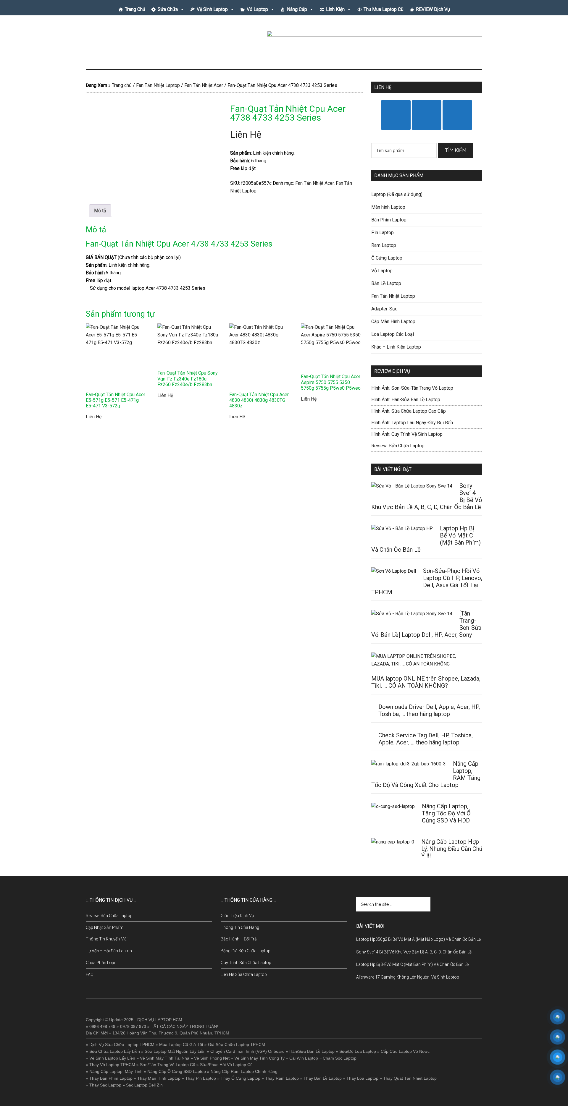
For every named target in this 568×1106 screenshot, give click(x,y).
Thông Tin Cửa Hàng (240, 927)
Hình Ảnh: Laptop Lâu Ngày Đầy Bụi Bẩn (412, 422)
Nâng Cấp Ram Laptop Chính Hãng (244, 1071)
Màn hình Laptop (388, 207)
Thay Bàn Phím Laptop (111, 1078)
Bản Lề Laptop (386, 283)
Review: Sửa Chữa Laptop (398, 445)
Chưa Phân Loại (100, 962)
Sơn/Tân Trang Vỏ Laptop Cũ (167, 1064)
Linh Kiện (335, 9)
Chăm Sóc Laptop (339, 1058)
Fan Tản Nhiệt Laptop (158, 85)
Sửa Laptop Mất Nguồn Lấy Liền (175, 1051)
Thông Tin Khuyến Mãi (107, 939)
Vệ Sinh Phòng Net (212, 1058)
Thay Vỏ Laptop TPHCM (112, 1064)
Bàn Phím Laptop (388, 220)
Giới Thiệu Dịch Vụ (237, 915)
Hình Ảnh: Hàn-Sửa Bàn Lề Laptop (405, 399)
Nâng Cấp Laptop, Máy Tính (116, 1071)
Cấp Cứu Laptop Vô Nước (405, 1051)
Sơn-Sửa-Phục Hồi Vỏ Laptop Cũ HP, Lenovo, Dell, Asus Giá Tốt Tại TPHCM (426, 581)
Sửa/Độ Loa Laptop (357, 1051)
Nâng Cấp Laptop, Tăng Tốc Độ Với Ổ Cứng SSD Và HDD (446, 813)
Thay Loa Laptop (362, 1078)
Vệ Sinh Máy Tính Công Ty (259, 1058)
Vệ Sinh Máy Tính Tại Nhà (164, 1058)
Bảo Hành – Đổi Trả (239, 939)
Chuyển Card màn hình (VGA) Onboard (247, 1051)
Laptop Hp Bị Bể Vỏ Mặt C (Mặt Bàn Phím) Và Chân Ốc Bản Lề (412, 964)
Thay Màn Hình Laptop (158, 1078)
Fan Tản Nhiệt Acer (203, 85)
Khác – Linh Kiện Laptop (396, 347)
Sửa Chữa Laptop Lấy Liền (114, 1051)
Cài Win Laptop (303, 1058)
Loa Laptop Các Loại (392, 334)
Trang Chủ (135, 9)
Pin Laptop (382, 232)
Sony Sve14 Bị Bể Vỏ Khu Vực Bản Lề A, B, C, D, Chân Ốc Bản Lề (414, 952)
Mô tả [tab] (100, 210)
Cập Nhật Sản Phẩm (104, 927)
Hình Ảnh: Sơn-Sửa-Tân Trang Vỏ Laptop (412, 388)
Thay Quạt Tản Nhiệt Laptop (410, 1078)
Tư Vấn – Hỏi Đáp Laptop (109, 950)
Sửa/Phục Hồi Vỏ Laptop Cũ (226, 1064)
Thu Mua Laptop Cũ (384, 9)
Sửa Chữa (168, 9)
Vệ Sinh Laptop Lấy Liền (112, 1058)
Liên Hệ (246, 134)
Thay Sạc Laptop (105, 1085)
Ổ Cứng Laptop (386, 258)
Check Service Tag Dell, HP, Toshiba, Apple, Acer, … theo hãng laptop (425, 739)
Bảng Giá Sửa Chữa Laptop (245, 950)
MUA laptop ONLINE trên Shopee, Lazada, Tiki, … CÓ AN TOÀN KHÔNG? (425, 682)
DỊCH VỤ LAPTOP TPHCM (142, 44)
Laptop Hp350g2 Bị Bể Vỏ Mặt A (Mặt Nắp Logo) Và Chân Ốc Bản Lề (418, 939)
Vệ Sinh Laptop (212, 9)
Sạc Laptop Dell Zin (144, 1085)
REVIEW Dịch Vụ (433, 9)
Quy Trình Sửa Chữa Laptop (246, 962)
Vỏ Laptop (257, 9)
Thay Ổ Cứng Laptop (240, 1078)
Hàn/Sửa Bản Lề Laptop (312, 1051)
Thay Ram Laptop (282, 1078)
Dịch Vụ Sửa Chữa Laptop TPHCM (121, 1044)
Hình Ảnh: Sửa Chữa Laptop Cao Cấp (408, 411)
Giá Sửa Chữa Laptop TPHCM (236, 1044)
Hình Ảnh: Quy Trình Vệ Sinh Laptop (407, 434)
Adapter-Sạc (384, 309)
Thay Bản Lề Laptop (323, 1078)
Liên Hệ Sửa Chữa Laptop (244, 974)
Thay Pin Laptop (200, 1078)
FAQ (89, 974)
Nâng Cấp (297, 9)
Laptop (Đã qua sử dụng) (396, 194)
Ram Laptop (383, 245)
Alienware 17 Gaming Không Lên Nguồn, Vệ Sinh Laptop (407, 977)
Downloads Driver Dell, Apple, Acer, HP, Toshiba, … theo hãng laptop (429, 710)
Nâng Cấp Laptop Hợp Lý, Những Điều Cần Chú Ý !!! (451, 848)
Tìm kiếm (455, 150)
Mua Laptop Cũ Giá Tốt (181, 1044)
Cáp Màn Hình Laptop (393, 321)
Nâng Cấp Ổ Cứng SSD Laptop (176, 1071)
